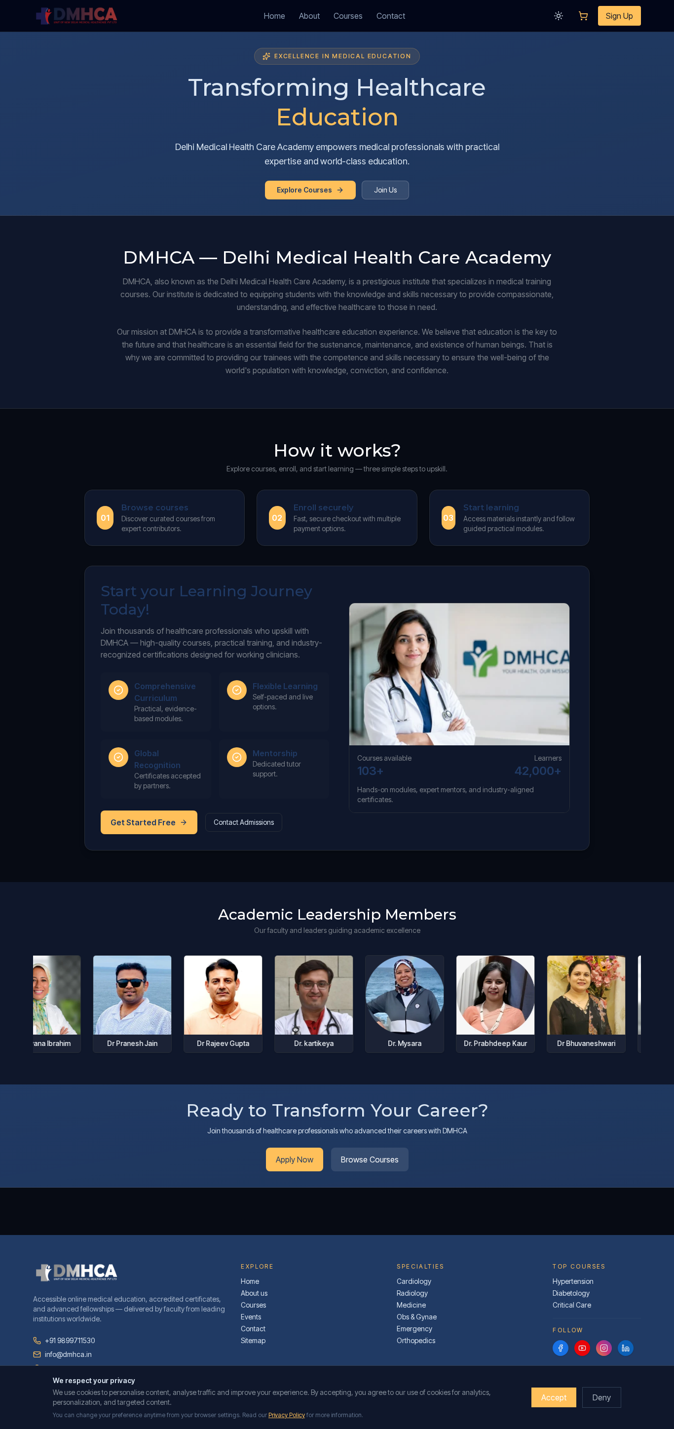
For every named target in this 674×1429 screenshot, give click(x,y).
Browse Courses (370, 1159)
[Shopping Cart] (583, 16)
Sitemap (253, 1340)
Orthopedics (416, 1340)
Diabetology (571, 1293)
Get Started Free (143, 822)
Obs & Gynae (417, 1317)
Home (274, 16)
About (309, 16)
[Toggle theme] (558, 16)
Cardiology (414, 1281)
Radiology (412, 1293)
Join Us (385, 190)
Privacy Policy (286, 1415)
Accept (553, 1397)
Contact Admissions (244, 822)
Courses (348, 16)
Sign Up (619, 16)
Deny (602, 1397)
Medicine (411, 1305)
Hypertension (573, 1281)
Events (251, 1317)
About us (254, 1293)
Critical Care (572, 1305)
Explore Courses (304, 190)
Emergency (414, 1328)
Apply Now (294, 1159)
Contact (390, 16)
